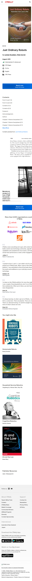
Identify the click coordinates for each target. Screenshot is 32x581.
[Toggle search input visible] (30, 2)
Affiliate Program (6, 512)
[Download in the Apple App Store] (7, 542)
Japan (3, 527)
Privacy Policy (24, 505)
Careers (4, 502)
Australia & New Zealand (9, 525)
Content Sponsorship (8, 517)
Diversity (4, 514)
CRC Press (8, 74)
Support (23, 497)
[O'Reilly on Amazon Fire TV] (7, 557)
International (6, 522)
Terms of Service (6, 575)
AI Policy (22, 507)
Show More (5, 128)
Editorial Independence (7, 577)
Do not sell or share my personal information (13, 567)
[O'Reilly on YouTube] (11, 488)
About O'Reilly (6, 497)
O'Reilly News (5, 505)
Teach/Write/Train (7, 500)
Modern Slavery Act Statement (22, 577)
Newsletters (23, 502)
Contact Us (23, 500)
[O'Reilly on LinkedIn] (9, 488)
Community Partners (7, 509)
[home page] (9, 2)
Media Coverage (6, 507)
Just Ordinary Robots (21, 132)
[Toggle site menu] (2, 2)
